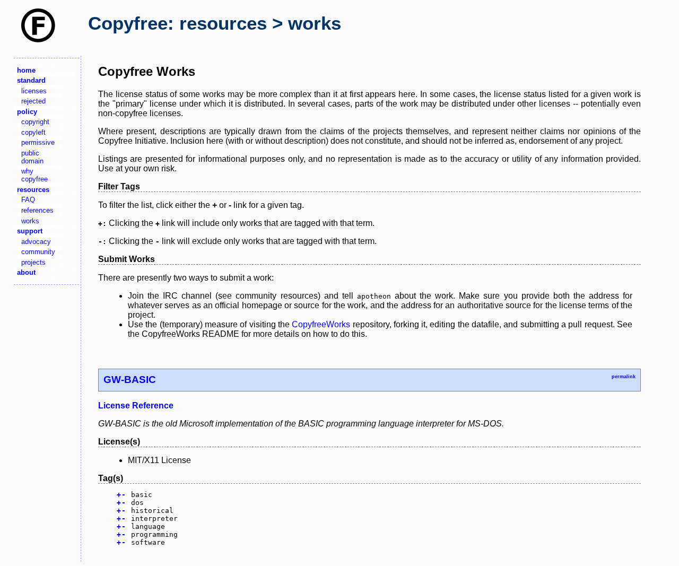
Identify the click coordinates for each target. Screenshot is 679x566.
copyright (35, 122)
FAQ (28, 200)
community (38, 252)
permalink (624, 376)
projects (33, 262)
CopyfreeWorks (321, 324)
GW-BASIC (129, 379)
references (37, 210)
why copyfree (34, 175)
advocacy (36, 242)
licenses (34, 91)
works (30, 221)
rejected (33, 101)
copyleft (33, 132)
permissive (38, 142)
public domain (32, 157)
